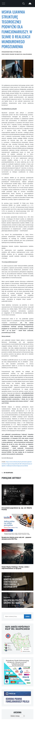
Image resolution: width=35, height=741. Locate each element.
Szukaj (28, 616)
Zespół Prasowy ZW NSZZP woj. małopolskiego (18, 54)
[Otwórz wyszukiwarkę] (23, 3)
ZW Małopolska (8, 472)
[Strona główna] (30, 3)
